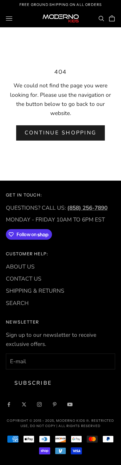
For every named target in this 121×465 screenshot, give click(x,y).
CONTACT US (23, 279)
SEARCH (17, 303)
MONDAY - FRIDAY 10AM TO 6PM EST (55, 220)
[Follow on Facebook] (9, 404)
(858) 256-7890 (87, 208)
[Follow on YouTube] (70, 404)
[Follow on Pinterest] (55, 404)
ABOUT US (20, 267)
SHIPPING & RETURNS (35, 291)
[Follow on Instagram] (39, 404)
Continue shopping (60, 132)
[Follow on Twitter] (24, 404)
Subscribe (33, 382)
